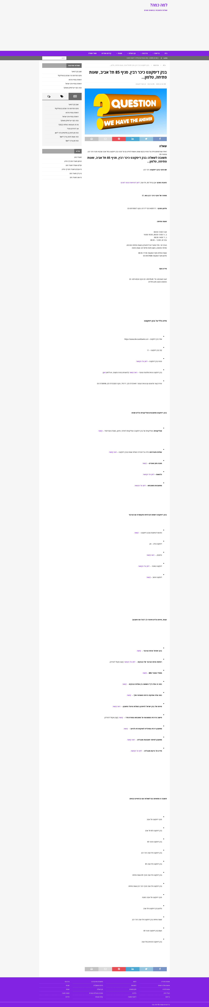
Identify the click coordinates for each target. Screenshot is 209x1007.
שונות (120, 53)
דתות (134, 981)
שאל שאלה (92, 53)
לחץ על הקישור (141, 361)
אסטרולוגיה (166, 989)
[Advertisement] (104, 33)
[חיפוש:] (54, 58)
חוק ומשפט (132, 989)
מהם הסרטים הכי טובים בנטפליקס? (70, 75)
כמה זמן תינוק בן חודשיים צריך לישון (67, 133)
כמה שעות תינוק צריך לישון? (69, 137)
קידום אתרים (106, 53)
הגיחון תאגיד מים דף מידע (73, 161)
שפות (67, 989)
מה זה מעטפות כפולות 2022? (68, 124)
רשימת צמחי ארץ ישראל (73, 83)
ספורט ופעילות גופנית (96, 993)
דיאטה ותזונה (132, 997)
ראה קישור (133, 372)
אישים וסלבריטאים (164, 985)
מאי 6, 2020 (160, 84)
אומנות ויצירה (165, 981)
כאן (104, 372)
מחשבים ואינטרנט (97, 981)
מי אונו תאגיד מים (76, 177)
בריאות (157, 53)
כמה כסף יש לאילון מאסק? (73, 88)
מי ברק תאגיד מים (76, 173)
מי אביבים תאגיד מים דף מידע (72, 169)
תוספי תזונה (65, 993)
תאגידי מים (78, 157)
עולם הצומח (99, 997)
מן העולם (132, 53)
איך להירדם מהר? (73, 128)
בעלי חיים (167, 993)
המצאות (133, 985)
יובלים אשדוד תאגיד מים (74, 165)
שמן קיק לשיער (76, 71)
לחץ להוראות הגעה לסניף (130, 182)
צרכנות (145, 53)
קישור (100, 431)
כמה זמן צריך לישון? (72, 141)
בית (166, 53)
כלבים (134, 993)
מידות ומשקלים (98, 985)
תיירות (67, 997)
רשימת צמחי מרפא (75, 79)
